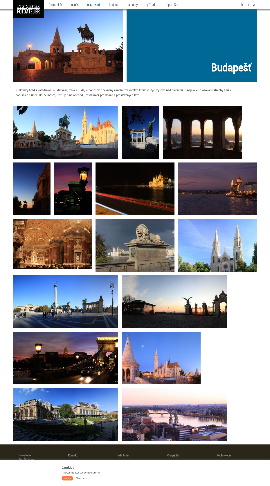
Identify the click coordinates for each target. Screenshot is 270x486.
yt (254, 4)
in (248, 4)
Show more (81, 478)
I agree (67, 478)
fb (241, 4)
